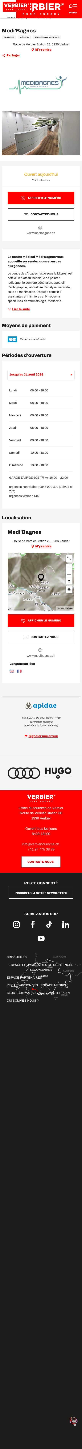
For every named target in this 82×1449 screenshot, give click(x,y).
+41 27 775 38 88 (41, 849)
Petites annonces (22, 985)
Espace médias (53, 985)
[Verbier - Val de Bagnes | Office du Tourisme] (41, 9)
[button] (41, 85)
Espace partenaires (24, 977)
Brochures (17, 957)
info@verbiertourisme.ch (41, 844)
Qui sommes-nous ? (23, 1000)
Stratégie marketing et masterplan (38, 992)
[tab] (37, 374)
